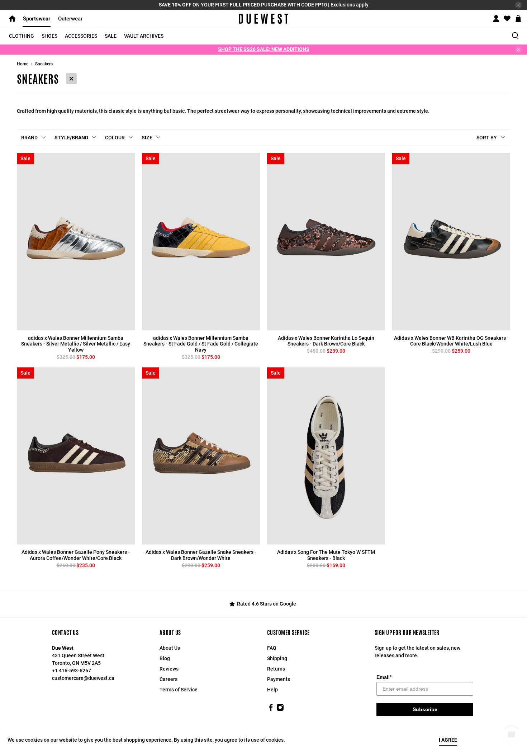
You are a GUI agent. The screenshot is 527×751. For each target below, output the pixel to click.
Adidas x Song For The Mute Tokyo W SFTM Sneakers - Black (326, 555)
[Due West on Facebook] (271, 709)
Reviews (169, 669)
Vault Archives (143, 36)
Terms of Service (179, 689)
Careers (168, 679)
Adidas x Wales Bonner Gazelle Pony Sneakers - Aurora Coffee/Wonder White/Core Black (76, 555)
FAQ (271, 648)
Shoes (49, 36)
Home (22, 64)
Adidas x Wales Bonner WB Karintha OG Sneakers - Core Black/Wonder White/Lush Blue (451, 341)
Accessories (81, 36)
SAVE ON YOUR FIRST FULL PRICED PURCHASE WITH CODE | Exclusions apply (264, 5)
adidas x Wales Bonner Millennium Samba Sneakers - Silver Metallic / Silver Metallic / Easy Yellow (75, 344)
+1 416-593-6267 (71, 670)
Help (272, 689)
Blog (165, 658)
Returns (276, 669)
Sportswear (37, 18)
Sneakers (44, 64)
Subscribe (425, 709)
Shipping (277, 658)
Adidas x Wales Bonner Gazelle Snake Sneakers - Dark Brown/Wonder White (201, 555)
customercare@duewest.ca (83, 678)
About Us (170, 648)
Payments (278, 679)
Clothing (21, 36)
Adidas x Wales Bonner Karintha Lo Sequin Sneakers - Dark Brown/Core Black (326, 341)
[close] (518, 5)
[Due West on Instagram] (280, 709)
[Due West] (263, 19)
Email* (383, 677)
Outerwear (70, 18)
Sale (111, 36)
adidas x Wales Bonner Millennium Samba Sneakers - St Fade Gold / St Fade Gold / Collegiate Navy (200, 344)
